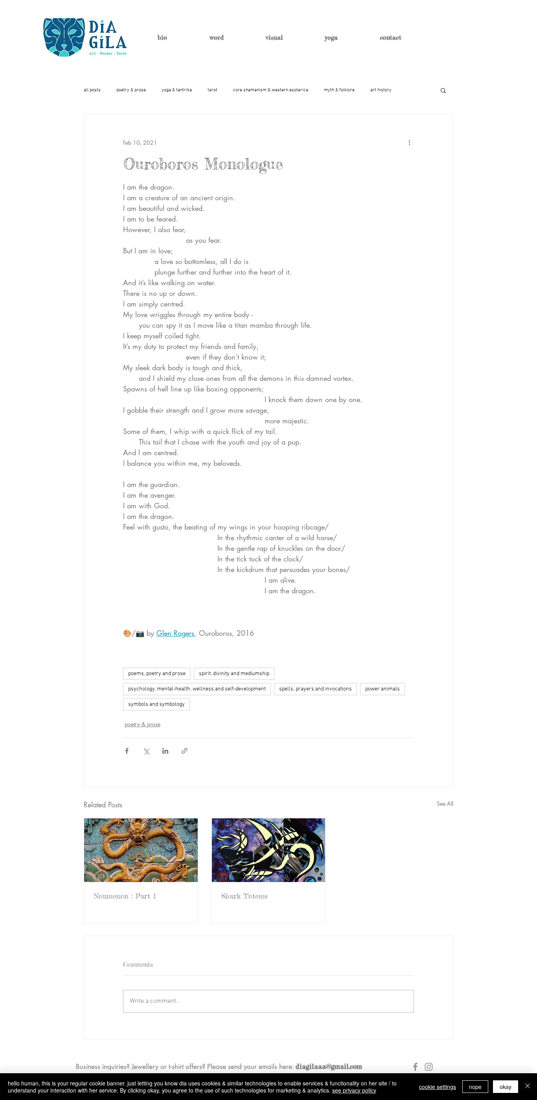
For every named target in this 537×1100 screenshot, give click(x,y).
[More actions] (409, 142)
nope (475, 1087)
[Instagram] (428, 1066)
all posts (92, 90)
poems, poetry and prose (157, 673)
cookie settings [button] (437, 1087)
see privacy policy (354, 1090)
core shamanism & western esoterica (270, 90)
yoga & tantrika (177, 90)
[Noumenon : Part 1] (141, 850)
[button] (443, 90)
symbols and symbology (156, 704)
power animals (382, 689)
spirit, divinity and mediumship (234, 673)
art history (381, 90)
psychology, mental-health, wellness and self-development (197, 689)
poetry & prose (131, 90)
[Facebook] (415, 1066)
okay (505, 1087)
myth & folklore (339, 90)
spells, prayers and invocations (315, 689)
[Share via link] (184, 751)
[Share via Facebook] (127, 751)
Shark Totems (244, 895)
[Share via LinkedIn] (165, 751)
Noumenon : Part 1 (125, 895)
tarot (212, 90)
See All (445, 803)
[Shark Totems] (269, 850)
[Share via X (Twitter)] (146, 751)
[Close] (527, 1087)
